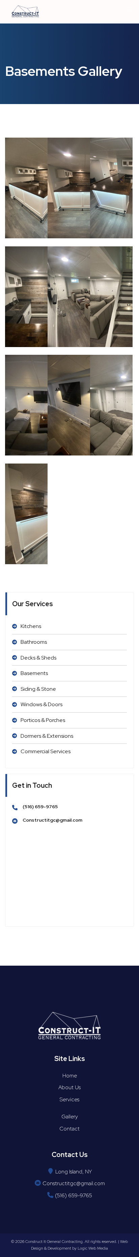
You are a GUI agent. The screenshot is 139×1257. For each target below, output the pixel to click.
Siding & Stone (38, 688)
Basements (34, 673)
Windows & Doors (41, 704)
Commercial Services (46, 751)
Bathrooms (34, 641)
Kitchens (31, 626)
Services (69, 1099)
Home (69, 1075)
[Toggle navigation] (129, 11)
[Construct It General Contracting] (25, 11)
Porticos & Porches (43, 720)
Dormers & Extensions (47, 735)
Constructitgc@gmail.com (52, 820)
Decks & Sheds (38, 657)
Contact (69, 1128)
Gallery (69, 1116)
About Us (69, 1087)
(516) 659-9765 (40, 807)
